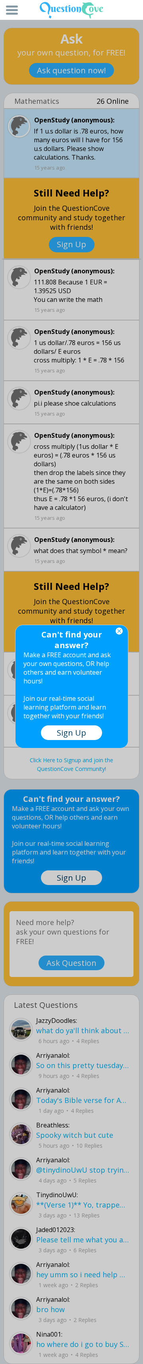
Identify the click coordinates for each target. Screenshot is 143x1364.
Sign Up (71, 732)
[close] (119, 631)
